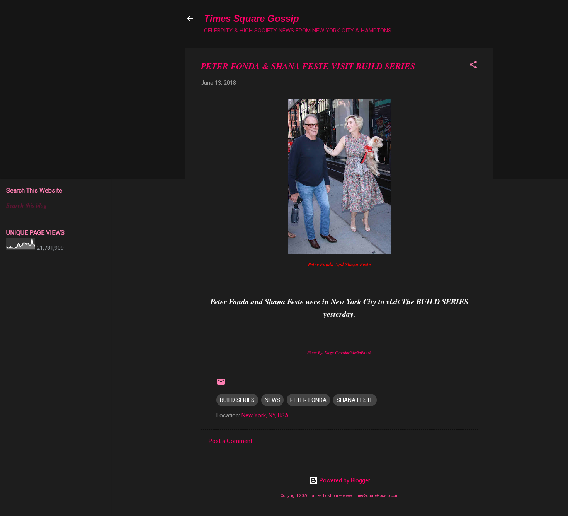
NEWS (272, 399)
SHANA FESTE (355, 399)
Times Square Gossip (251, 18)
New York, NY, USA (265, 415)
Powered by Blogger (344, 480)
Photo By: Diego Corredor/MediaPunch (339, 352)
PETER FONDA (308, 399)
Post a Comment (230, 440)
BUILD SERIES (237, 399)
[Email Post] (221, 384)
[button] (473, 66)
